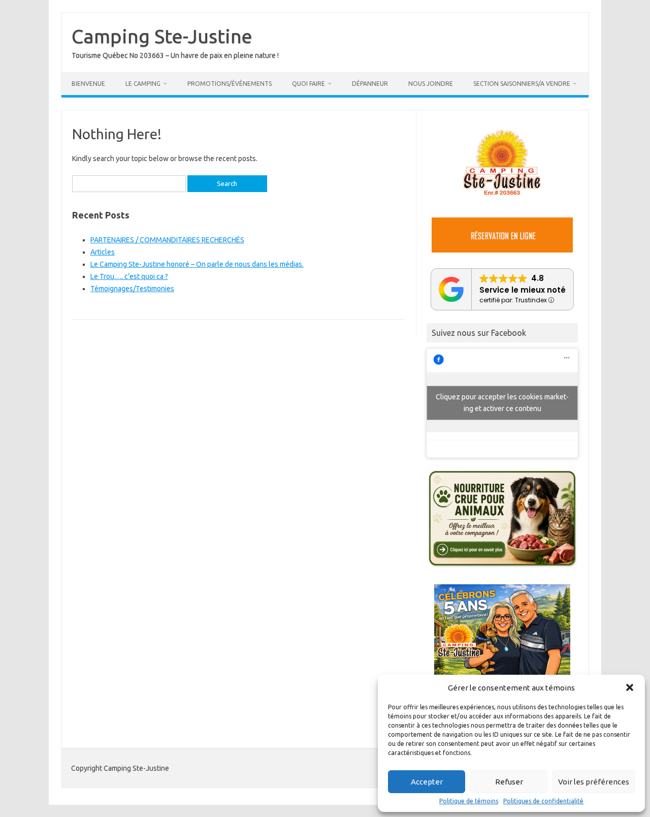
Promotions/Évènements (229, 83)
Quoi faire (308, 83)
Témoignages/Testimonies (132, 289)
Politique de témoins (468, 801)
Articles (102, 252)
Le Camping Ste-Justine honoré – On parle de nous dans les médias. (197, 264)
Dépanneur (370, 83)
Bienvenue (88, 83)
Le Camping (142, 83)
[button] (630, 687)
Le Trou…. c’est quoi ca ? (129, 276)
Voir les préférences (593, 781)
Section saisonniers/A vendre (521, 83)
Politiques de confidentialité (543, 801)
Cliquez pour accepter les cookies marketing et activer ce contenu (502, 403)
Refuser (509, 781)
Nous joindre (430, 83)
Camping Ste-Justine (162, 36)
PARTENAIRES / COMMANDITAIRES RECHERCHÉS (167, 240)
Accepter (427, 781)
